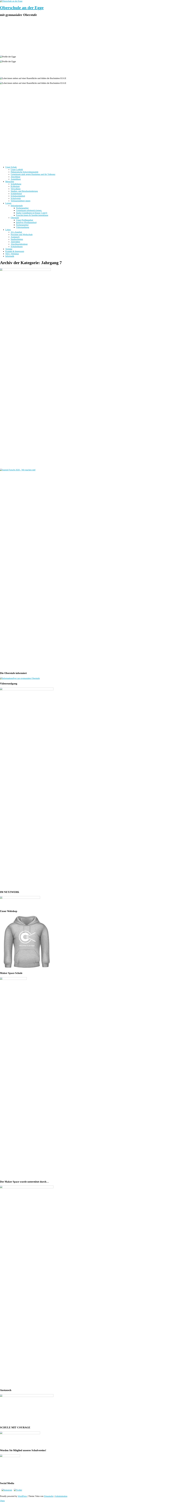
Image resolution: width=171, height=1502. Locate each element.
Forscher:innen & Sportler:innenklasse (32, 215)
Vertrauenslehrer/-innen (20, 201)
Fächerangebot (22, 208)
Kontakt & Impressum (14, 251)
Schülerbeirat (16, 193)
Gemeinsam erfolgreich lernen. (29, 210)
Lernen (8, 203)
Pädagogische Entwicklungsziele (24, 172)
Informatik (9, 256)
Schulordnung (17, 246)
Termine (8, 249)
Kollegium (15, 186)
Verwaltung (15, 189)
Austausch (15, 237)
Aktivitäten (15, 242)
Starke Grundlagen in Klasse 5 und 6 (31, 213)
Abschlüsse (15, 177)
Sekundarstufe (17, 205)
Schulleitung (16, 184)
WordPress (22, 1496)
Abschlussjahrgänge (19, 244)
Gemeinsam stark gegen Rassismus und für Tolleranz (33, 174)
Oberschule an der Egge (22, 7)
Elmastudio (48, 1496)
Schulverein (16, 198)
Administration (61, 1496)
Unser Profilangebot (24, 220)
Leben (8, 230)
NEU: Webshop (12, 254)
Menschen (9, 181)
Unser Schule (11, 167)
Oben (2, 1501)
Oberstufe (15, 218)
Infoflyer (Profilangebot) (26, 222)
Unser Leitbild (17, 169)
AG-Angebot (16, 232)
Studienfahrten (17, 239)
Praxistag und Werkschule (22, 234)
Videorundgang (22, 227)
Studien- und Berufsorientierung (24, 191)
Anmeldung (16, 179)
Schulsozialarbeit (18, 196)
